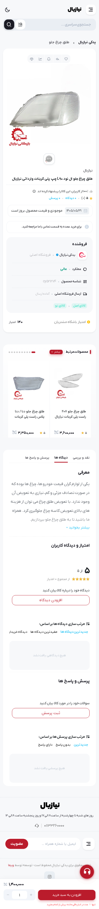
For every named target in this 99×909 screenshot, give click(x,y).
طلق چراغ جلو (59, 42)
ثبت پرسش (51, 713)
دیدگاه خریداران (17, 632)
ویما (11, 865)
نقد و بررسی (81, 458)
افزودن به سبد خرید (66, 895)
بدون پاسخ (63, 745)
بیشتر (57, 352)
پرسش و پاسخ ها (37, 458)
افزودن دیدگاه (50, 600)
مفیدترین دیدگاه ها (43, 632)
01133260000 (54, 825)
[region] (49, 43)
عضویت (16, 843)
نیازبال (88, 170)
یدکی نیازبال (87, 42)
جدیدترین (81, 745)
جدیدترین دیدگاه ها (74, 632)
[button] (91, 10)
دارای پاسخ (45, 745)
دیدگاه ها (61, 458)
